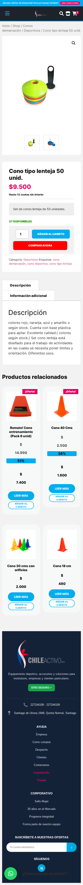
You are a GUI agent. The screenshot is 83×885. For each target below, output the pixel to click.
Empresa (41, 734)
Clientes (42, 757)
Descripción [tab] (20, 285)
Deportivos (32, 30)
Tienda (41, 780)
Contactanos (41, 765)
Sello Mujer (42, 801)
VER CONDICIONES (70, 3)
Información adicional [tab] (28, 296)
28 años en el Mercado (41, 809)
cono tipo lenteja (60, 263)
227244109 (53, 704)
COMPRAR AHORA (40, 245)
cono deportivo (37, 263)
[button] (73, 43)
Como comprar (42, 742)
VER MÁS (21, 495)
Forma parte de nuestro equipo (41, 824)
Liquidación (41, 772)
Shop (16, 26)
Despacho (41, 749)
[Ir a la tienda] (68, 13)
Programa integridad (41, 816)
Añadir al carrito (50, 234)
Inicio (6, 26)
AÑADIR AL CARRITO (21, 505)
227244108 (37, 704)
